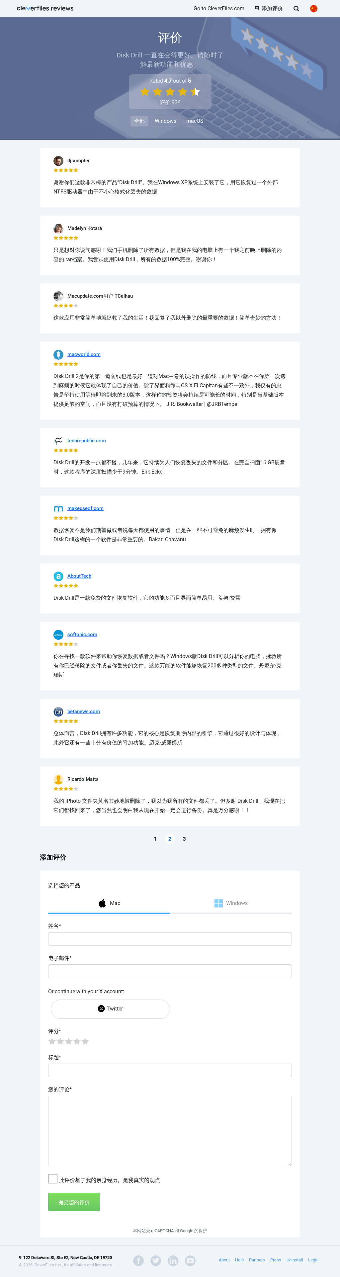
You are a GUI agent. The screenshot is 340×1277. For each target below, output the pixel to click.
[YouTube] (190, 1260)
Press (275, 1259)
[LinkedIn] (173, 1260)
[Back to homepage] (45, 8)
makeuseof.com (85, 508)
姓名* (54, 926)
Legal (313, 1259)
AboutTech (79, 576)
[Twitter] (155, 1260)
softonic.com (82, 635)
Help (239, 1259)
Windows (165, 121)
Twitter (115, 1009)
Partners (257, 1259)
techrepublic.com (86, 441)
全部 (139, 121)
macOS (195, 121)
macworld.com (84, 354)
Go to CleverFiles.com (219, 8)
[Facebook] (138, 1260)
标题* (54, 1057)
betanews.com (83, 711)
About (224, 1259)
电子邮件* (60, 958)
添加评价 (272, 8)
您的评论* (60, 1090)
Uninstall (295, 1259)
